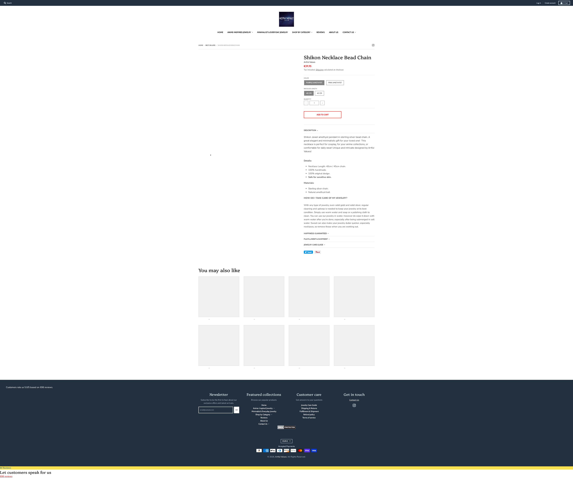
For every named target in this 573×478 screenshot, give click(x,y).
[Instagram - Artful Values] (373, 45)
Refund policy (309, 414)
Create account (550, 3)
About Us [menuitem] (333, 32)
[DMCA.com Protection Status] (287, 428)
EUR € (285, 441)
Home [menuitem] (220, 32)
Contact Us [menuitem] (348, 32)
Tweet (308, 252)
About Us (264, 421)
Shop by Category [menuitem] (301, 32)
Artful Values (309, 62)
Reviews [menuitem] (320, 32)
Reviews (264, 417)
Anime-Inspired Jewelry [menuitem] (239, 32)
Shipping (320, 69)
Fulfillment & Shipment (316, 239)
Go (236, 410)
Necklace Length (310, 89)
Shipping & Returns (309, 408)
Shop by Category (262, 414)
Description (310, 130)
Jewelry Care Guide (313, 244)
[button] (359, 114)
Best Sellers (210, 45)
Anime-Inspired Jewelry (263, 408)
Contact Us (262, 424)
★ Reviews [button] (5, 467)
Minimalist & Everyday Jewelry (264, 411)
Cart (565, 3)
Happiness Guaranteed (315, 233)
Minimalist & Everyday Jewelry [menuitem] (272, 32)
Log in (538, 3)
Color (306, 78)
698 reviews (6, 476)
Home (200, 45)
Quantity (307, 99)
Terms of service (309, 417)
